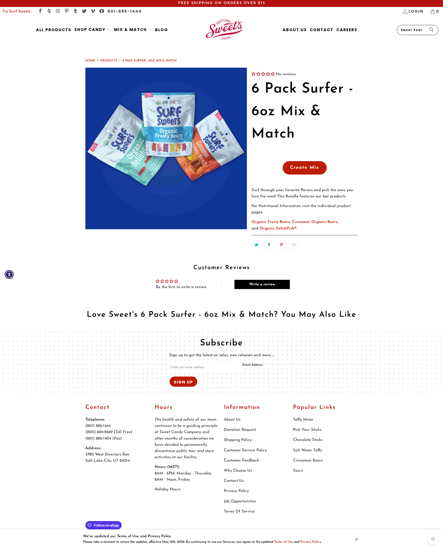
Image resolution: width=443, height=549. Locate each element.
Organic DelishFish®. (278, 228)
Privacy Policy (310, 542)
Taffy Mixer (303, 420)
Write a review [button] (262, 284)
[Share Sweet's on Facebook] (269, 245)
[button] (92, 30)
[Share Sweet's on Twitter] (256, 245)
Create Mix (304, 167)
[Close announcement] (356, 539)
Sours (298, 471)
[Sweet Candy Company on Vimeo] (92, 11)
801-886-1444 (125, 11)
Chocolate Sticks (308, 440)
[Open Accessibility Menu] (9, 274)
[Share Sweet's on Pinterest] (281, 245)
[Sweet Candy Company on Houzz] (48, 11)
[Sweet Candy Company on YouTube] (101, 11)
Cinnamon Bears (308, 460)
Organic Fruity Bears (270, 222)
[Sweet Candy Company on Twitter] (84, 11)
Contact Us (234, 481)
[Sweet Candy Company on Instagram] (57, 11)
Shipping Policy (238, 440)
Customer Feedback (241, 460)
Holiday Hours (167, 489)
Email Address (252, 364)
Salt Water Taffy (307, 450)
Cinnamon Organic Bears (315, 222)
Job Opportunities (240, 501)
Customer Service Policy (245, 450)
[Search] (431, 30)
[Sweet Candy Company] (223, 29)
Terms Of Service (239, 511)
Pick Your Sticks (307, 430)
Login (416, 11)
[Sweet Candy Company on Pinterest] (66, 11)
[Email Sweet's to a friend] (294, 245)
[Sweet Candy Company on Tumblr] (75, 11)
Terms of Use (283, 542)
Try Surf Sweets (16, 11)
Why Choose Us (238, 471)
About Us (232, 420)
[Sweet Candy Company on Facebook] (40, 11)
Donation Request (240, 430)
